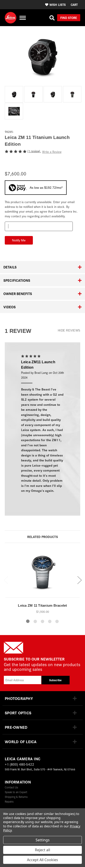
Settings (43, 839)
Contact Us (11, 787)
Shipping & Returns (16, 797)
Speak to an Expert (16, 792)
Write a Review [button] (51, 152)
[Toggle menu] (22, 18)
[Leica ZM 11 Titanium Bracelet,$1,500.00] (42, 574)
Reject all (42, 849)
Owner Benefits (17, 293)
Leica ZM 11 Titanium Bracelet (42, 605)
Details (10, 267)
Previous (5, 580)
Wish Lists (57, 4)
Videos (9, 306)
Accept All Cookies (42, 859)
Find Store (68, 17)
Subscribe (55, 680)
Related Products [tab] (42, 536)
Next (79, 580)
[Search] (52, 17)
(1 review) (34, 151)
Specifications (16, 280)
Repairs (9, 801)
